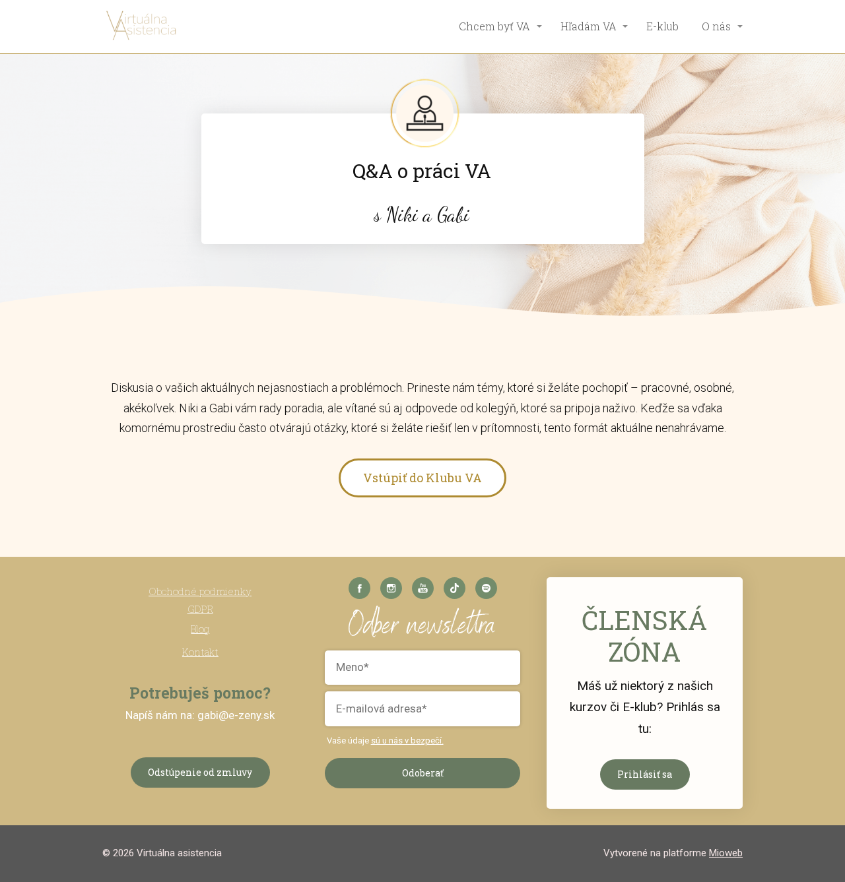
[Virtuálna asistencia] (142, 27)
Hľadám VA (588, 26)
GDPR (200, 608)
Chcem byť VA (494, 26)
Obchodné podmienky (200, 591)
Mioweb (726, 853)
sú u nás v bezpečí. (407, 740)
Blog (200, 628)
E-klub (662, 26)
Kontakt (200, 651)
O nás (716, 26)
